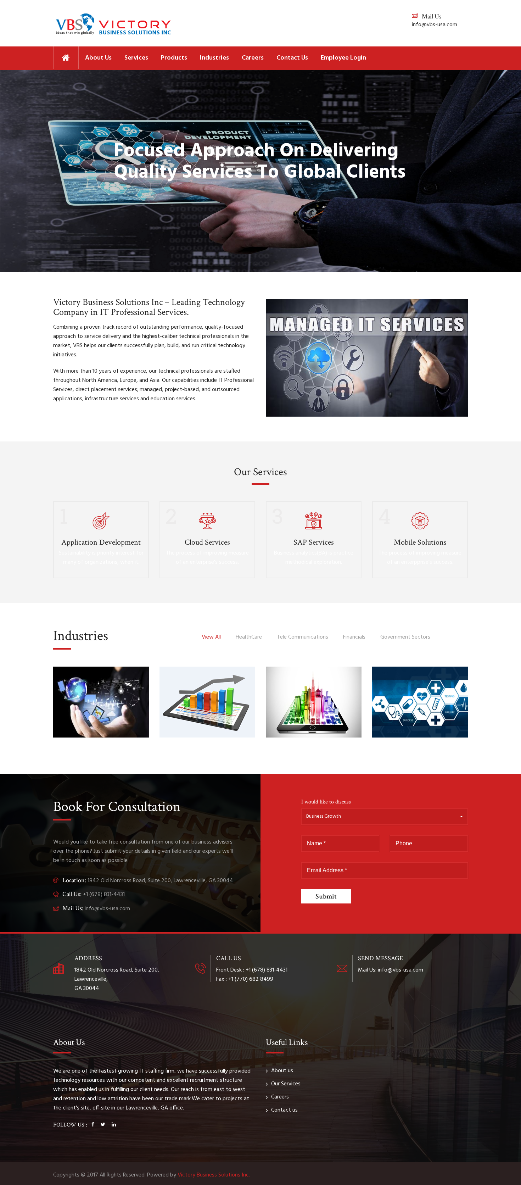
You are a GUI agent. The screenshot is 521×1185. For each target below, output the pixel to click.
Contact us (284, 1110)
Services (136, 58)
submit (326, 896)
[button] (384, 817)
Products (174, 58)
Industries (214, 58)
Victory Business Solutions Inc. (214, 1175)
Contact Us (292, 58)
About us (98, 58)
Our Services (286, 1084)
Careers (253, 58)
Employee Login (343, 58)
